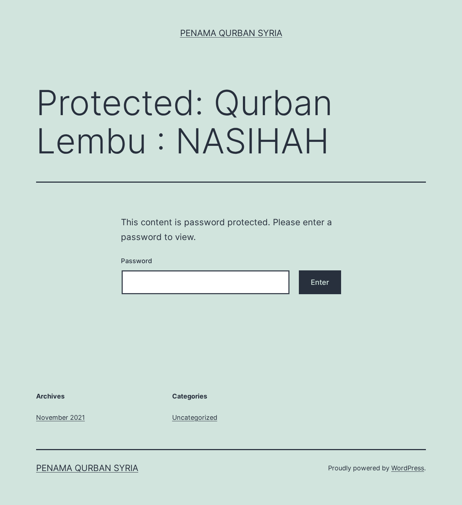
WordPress (407, 468)
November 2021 (60, 417)
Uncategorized (194, 417)
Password (136, 261)
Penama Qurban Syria (231, 33)
